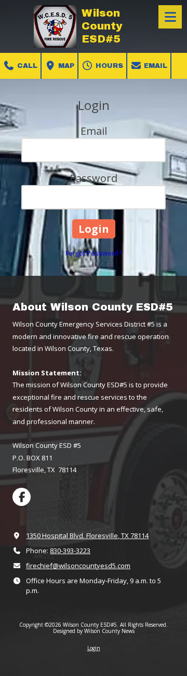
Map (65, 65)
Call (26, 65)
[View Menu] (170, 17)
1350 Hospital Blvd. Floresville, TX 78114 (87, 535)
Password (93, 178)
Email (154, 65)
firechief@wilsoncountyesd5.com (78, 565)
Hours (108, 65)
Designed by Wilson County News (94, 631)
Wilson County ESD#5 (102, 26)
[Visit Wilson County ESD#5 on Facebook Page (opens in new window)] (21, 497)
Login (93, 648)
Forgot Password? (93, 253)
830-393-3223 (70, 550)
